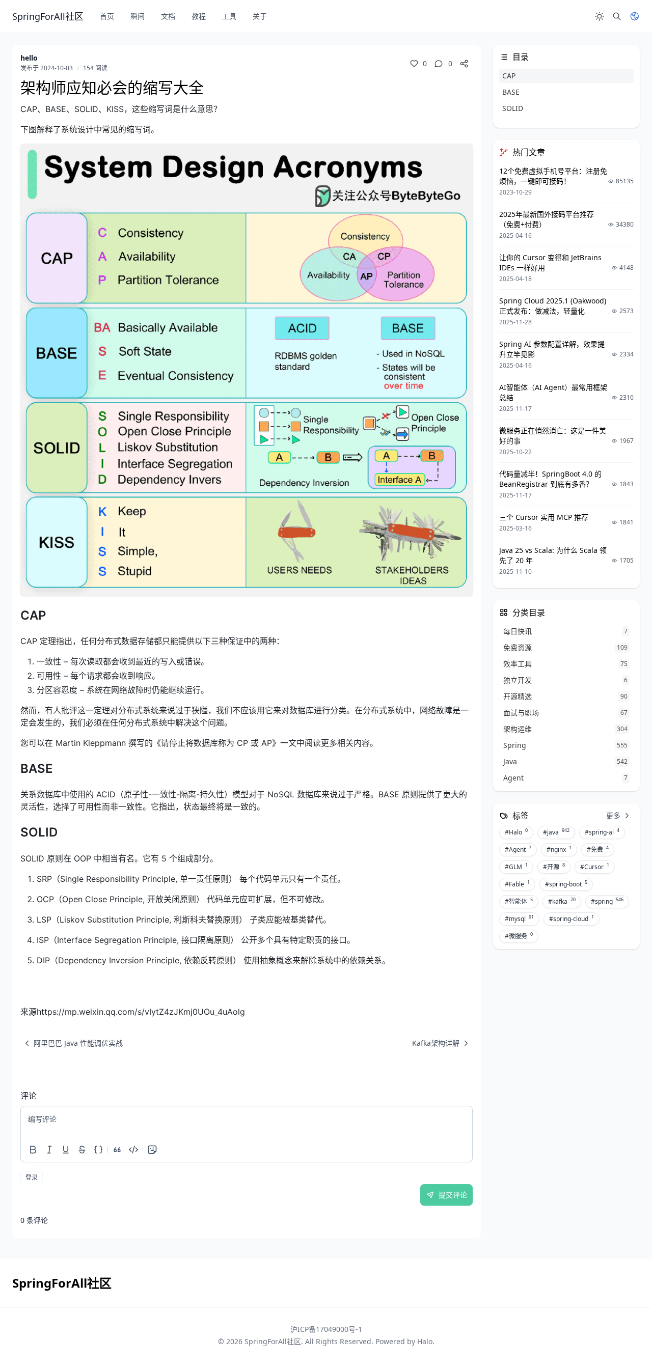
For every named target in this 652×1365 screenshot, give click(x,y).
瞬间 (137, 16)
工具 (229, 16)
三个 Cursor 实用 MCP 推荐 (543, 517)
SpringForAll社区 (272, 1341)
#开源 (554, 866)
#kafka (562, 901)
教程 (199, 16)
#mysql (519, 918)
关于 (260, 16)
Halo (424, 1341)
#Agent (518, 849)
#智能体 (519, 901)
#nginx (559, 849)
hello (29, 58)
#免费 (598, 849)
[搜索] (616, 16)
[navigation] (71, 1043)
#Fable (517, 884)
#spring (607, 901)
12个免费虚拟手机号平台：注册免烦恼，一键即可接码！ (553, 176)
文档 (168, 16)
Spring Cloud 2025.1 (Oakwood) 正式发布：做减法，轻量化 (552, 306)
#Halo (516, 832)
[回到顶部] (619, 1332)
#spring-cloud (571, 918)
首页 (107, 16)
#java (556, 832)
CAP (508, 75)
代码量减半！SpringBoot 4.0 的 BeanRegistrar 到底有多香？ (550, 479)
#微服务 (519, 936)
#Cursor (594, 866)
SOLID (512, 108)
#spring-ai (602, 832)
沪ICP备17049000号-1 (326, 1329)
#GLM (516, 866)
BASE (511, 92)
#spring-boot (566, 884)
